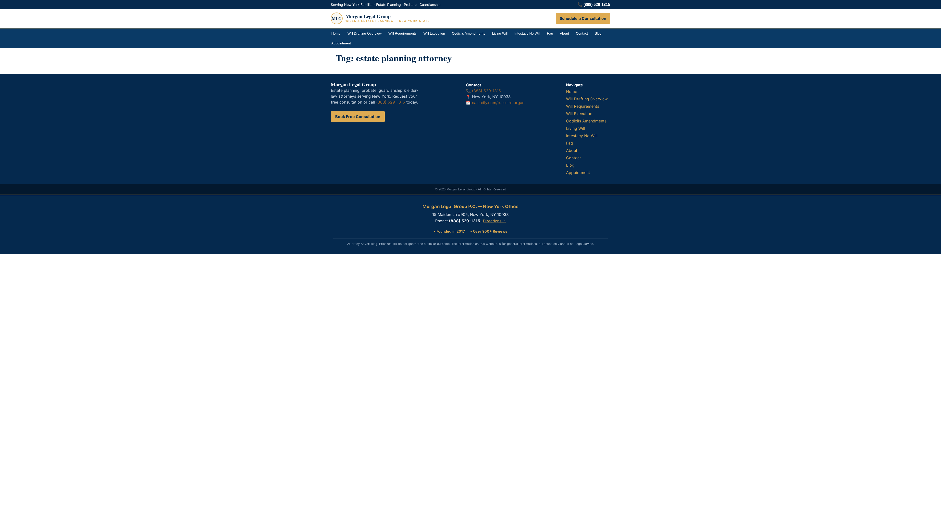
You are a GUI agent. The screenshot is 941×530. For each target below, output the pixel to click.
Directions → (494, 221)
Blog (598, 33)
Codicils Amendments (468, 33)
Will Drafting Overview (364, 33)
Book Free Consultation (357, 116)
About (564, 33)
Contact (582, 33)
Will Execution (434, 33)
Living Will (500, 33)
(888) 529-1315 (596, 4)
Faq (550, 33)
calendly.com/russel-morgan (498, 102)
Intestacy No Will (527, 33)
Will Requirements (402, 33)
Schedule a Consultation (583, 18)
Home (336, 33)
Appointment (341, 43)
